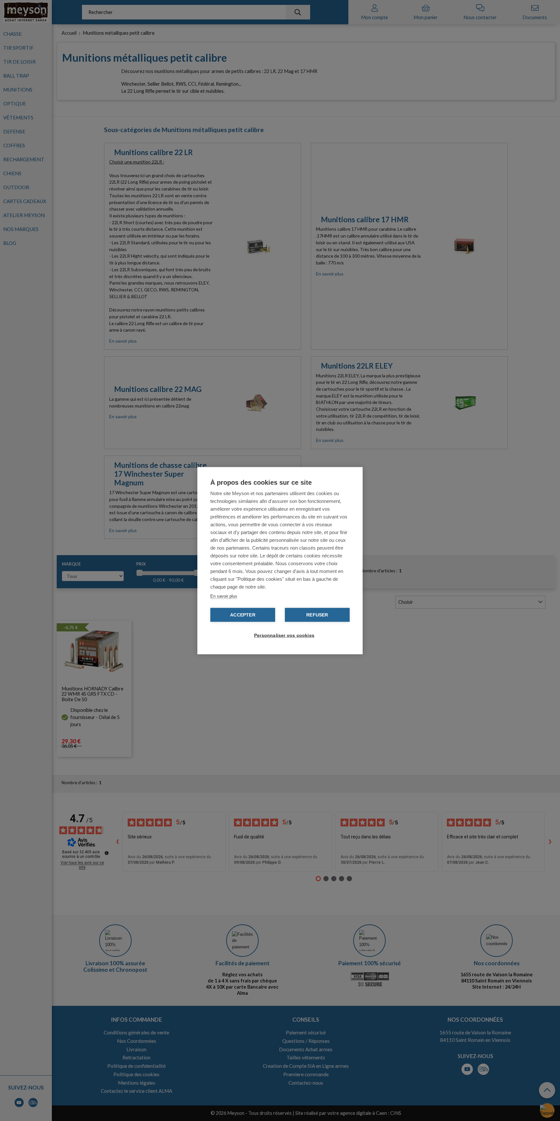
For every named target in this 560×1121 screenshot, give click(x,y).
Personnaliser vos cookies (283, 635)
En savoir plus (223, 595)
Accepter (242, 614)
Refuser (317, 614)
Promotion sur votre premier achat (49, 1064)
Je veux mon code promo (49, 1099)
